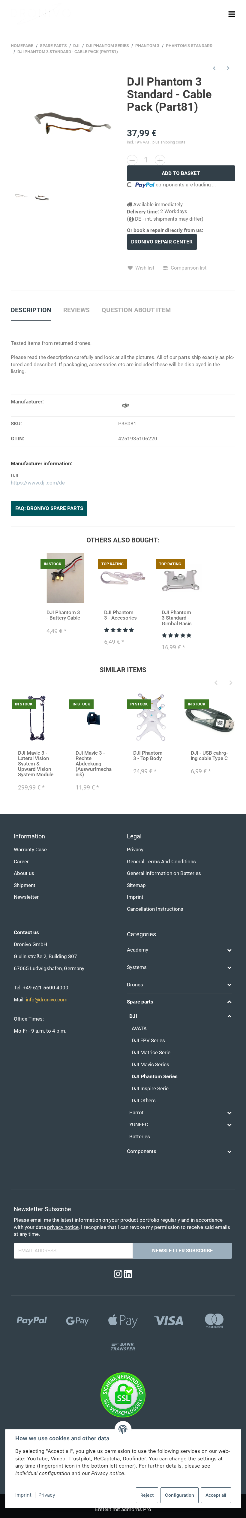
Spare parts (140, 1002)
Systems (137, 967)
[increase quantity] (160, 160)
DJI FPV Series (148, 1040)
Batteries (139, 1136)
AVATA (139, 1028)
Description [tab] (31, 310)
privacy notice (63, 1227)
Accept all (216, 1495)
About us (24, 873)
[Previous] (216, 683)
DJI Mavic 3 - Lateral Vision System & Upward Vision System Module (35, 764)
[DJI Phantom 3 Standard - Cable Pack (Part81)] (65, 130)
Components (141, 1151)
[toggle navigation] (231, 14)
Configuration (179, 1495)
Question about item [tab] (136, 310)
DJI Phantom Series (155, 1076)
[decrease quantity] (132, 160)
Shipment (24, 885)
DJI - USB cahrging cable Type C (209, 755)
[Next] (231, 683)
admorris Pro (136, 1509)
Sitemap (136, 885)
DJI (133, 1016)
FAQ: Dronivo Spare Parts (49, 508)
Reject (147, 1495)
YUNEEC (138, 1124)
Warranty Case (30, 850)
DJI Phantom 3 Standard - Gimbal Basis (177, 618)
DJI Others (144, 1100)
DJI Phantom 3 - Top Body (148, 755)
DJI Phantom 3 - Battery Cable (63, 615)
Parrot (136, 1112)
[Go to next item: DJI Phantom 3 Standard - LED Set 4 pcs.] (228, 68)
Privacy (46, 1495)
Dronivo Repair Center (162, 242)
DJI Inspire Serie (150, 1088)
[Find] (220, 14)
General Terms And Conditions (161, 862)
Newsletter (26, 897)
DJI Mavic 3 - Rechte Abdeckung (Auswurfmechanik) (94, 764)
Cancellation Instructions (155, 909)
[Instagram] (118, 1274)
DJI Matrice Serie (151, 1052)
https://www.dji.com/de (38, 483)
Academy (137, 950)
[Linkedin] (128, 1274)
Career (21, 862)
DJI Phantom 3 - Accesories (120, 615)
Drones (135, 985)
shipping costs (172, 142)
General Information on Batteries (164, 873)
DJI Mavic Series (150, 1064)
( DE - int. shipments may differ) (165, 219)
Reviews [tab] (76, 310)
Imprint (23, 1495)
